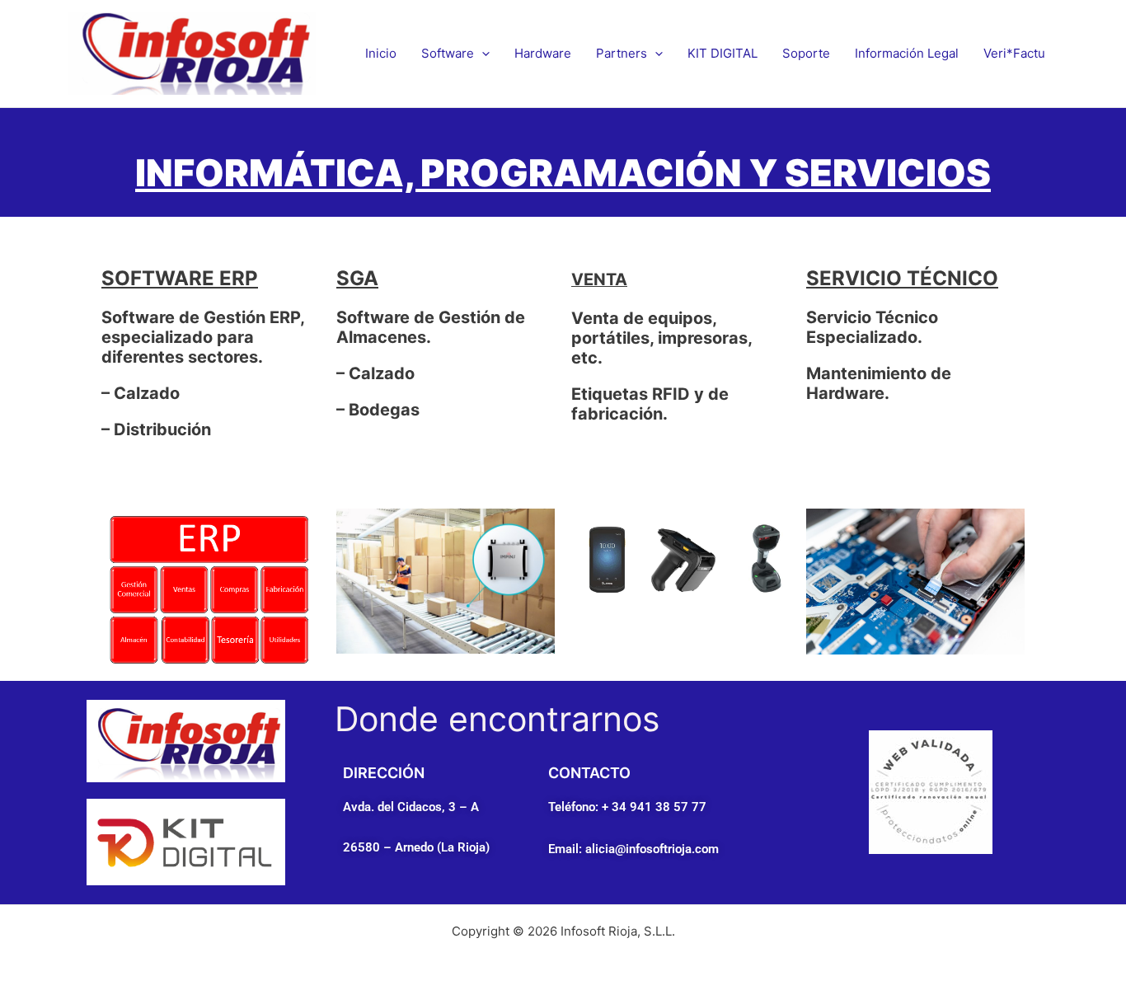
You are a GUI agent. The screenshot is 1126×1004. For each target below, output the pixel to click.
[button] (482, 53)
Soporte (806, 53)
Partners (621, 53)
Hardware (542, 53)
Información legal (907, 53)
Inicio (380, 53)
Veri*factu (1014, 53)
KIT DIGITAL (722, 53)
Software (447, 53)
